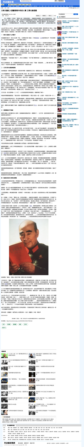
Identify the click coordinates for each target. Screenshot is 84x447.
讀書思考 (73, 431)
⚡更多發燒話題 (6, 417)
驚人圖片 (9, 439)
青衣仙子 (7, 15)
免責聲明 (57, 443)
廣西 (10, 419)
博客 (29, 4)
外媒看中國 (15, 429)
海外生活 (29, 431)
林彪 (30, 206)
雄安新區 (25, 420)
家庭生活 (21, 431)
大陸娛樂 (12, 435)
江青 (41, 38)
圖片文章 (22, 433)
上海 (8, 49)
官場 (49, 6)
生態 (61, 6)
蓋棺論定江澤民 (15, 439)
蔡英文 (51, 420)
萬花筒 (42, 437)
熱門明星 (21, 435)
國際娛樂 (29, 435)
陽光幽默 (38, 439)
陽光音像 (51, 439)
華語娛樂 (16, 435)
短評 (31, 429)
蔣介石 (29, 420)
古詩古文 (60, 431)
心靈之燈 (25, 431)
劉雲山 (41, 420)
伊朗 (3, 419)
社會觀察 (21, 437)
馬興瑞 (18, 419)
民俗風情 (54, 437)
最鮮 (9, 437)
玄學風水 (34, 431)
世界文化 (68, 431)
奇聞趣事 (38, 437)
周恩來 (37, 38)
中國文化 (47, 431)
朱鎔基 (6, 419)
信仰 (67, 6)
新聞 (6, 4)
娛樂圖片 (42, 435)
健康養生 (12, 431)
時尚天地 (34, 437)
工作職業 (38, 431)
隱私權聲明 (62, 443)
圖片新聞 (60, 427)
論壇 (25, 4)
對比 (39, 429)
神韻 (12, 419)
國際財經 (35, 6)
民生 (52, 6)
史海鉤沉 (16, 431)
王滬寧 (11, 420)
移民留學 (29, 437)
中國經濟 (25, 6)
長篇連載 (18, 433)
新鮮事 (17, 4)
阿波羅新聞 (8, 2)
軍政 (13, 6)
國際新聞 (30, 6)
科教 (45, 6)
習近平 (33, 419)
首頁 (2, 4)
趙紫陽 (4, 422)
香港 (5, 153)
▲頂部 (67, 443)
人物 (39, 6)
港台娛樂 (25, 435)
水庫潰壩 (29, 419)
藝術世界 (51, 431)
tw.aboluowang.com (26, 0)
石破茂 (18, 420)
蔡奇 (48, 420)
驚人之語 (20, 429)
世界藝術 (9, 433)
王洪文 (25, 324)
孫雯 (21, 420)
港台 (64, 6)
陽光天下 (43, 439)
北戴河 (33, 420)
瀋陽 (6, 284)
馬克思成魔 (23, 419)
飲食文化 (12, 437)
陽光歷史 (34, 439)
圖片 (71, 6)
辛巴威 (37, 420)
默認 (55, 15)
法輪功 (52, 419)
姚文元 (4, 327)
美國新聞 (17, 6)
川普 (15, 419)
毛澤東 (8, 324)
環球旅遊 (50, 437)
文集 (26, 429)
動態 (23, 429)
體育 (58, 6)
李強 (15, 420)
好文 (34, 429)
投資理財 (64, 431)
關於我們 (49, 443)
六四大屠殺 (43, 419)
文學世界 (14, 433)
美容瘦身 (55, 431)
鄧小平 (54, 75)
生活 (13, 4)
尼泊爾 (15, 422)
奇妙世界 (46, 437)
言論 (11, 429)
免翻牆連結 (61, 0)
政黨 (28, 429)
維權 (55, 6)
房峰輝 (44, 420)
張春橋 (14, 324)
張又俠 (48, 419)
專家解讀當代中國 (22, 439)
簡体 (56, 0)
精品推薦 (38, 435)
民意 (44, 429)
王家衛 (11, 422)
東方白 (18, 318)
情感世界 (16, 437)
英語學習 (77, 431)
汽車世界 (25, 437)
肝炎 (35, 105)
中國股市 (7, 420)
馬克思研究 (29, 439)
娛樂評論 (34, 435)
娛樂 (22, 4)
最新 (9, 6)
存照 (41, 429)
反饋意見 (53, 443)
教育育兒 (42, 431)
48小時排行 (62, 17)
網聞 (42, 6)
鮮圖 (58, 437)
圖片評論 (47, 429)
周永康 (8, 422)
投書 (36, 429)
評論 (10, 4)
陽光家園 (47, 439)
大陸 (21, 6)
